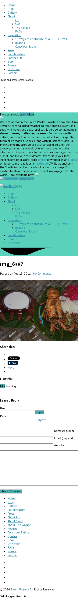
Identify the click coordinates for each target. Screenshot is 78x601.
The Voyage (22, 27)
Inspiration (14, 35)
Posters (12, 73)
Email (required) (63, 438)
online (42, 160)
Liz (17, 20)
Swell (18, 24)
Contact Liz (15, 58)
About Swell (15, 521)
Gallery (12, 12)
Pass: (3, 416)
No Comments (42, 273)
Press (11, 50)
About (11, 16)
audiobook (42, 163)
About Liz (14, 517)
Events (12, 65)
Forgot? (41, 420)
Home (11, 5)
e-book (72, 160)
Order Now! (11, 178)
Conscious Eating (26, 46)
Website (59, 445)
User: (3, 408)
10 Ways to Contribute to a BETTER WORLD (44, 39)
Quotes (12, 536)
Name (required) (64, 431)
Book (11, 61)
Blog (11, 9)
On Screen (14, 69)
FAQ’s (18, 31)
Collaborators (16, 54)
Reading (20, 43)
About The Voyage (19, 525)
